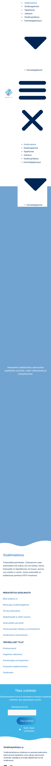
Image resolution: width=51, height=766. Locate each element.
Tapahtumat (29, 151)
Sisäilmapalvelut (31, 148)
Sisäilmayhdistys (31, 159)
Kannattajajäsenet (34, 70)
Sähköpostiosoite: (19, 707)
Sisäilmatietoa (30, 144)
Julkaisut (28, 155)
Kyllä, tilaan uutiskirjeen (29, 729)
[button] (32, 105)
